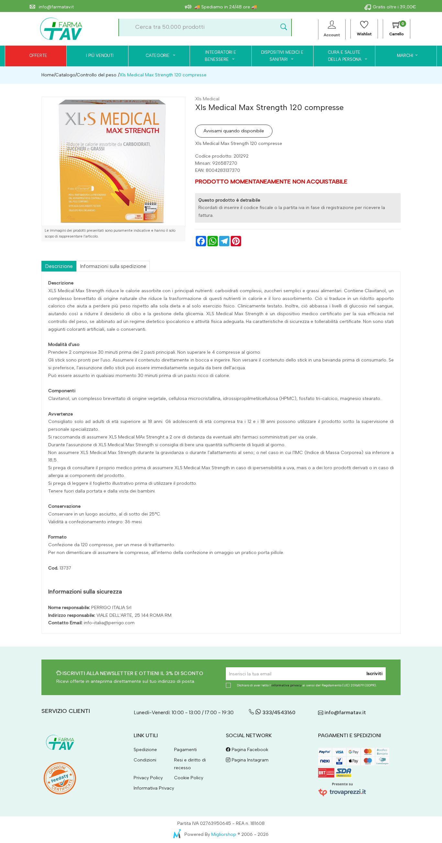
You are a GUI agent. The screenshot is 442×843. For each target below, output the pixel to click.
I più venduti (100, 55)
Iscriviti (374, 673)
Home (47, 75)
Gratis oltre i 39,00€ (394, 7)
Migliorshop (223, 834)
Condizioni (145, 760)
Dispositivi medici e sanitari (282, 56)
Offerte (38, 55)
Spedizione (145, 749)
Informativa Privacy (154, 788)
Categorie (158, 55)
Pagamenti (185, 749)
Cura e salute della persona (341, 56)
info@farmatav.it (56, 7)
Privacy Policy (148, 778)
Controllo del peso (96, 75)
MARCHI (405, 55)
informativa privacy (286, 685)
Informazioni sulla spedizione (113, 266)
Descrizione (59, 266)
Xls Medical (207, 99)
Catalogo (65, 75)
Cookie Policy (188, 778)
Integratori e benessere (220, 56)
